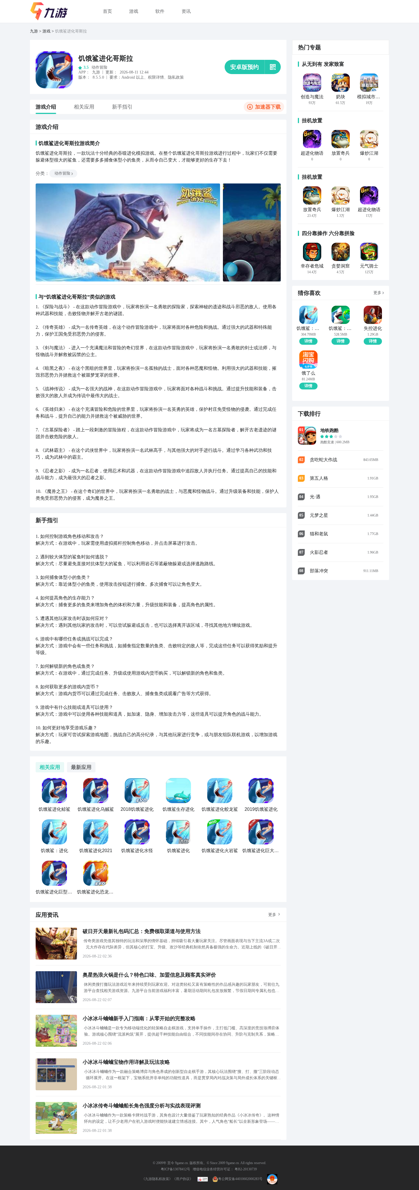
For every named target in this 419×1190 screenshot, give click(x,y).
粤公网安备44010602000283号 (240, 1179)
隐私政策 (176, 77)
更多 (272, 915)
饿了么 (308, 373)
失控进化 (373, 328)
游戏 (133, 11)
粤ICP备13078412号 (175, 1169)
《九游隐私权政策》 (157, 1179)
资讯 (186, 11)
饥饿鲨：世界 (340, 328)
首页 (107, 11)
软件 (159, 11)
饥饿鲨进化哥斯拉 (105, 58)
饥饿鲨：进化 (308, 328)
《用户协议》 (182, 1179)
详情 (308, 341)
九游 (34, 31)
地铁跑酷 (329, 430)
